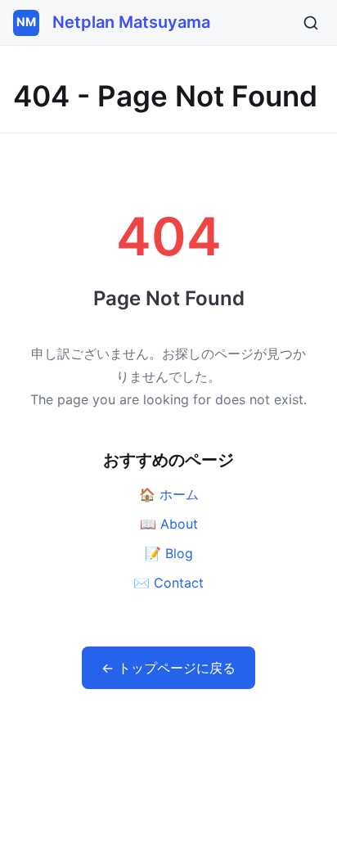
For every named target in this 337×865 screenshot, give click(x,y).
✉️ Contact (168, 582)
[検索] (311, 23)
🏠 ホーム (169, 494)
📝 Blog (169, 553)
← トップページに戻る (168, 668)
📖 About (169, 524)
